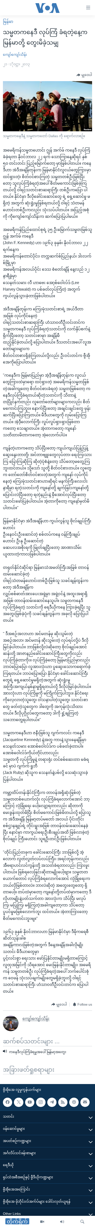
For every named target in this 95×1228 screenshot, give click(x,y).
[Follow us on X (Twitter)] (18, 1102)
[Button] (84, 75)
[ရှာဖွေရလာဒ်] (82, 1222)
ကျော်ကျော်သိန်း (15, 55)
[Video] (42, 1222)
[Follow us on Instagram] (40, 1102)
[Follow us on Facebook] (7, 1102)
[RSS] (62, 1102)
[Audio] (62, 1222)
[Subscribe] (85, 1102)
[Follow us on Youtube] (29, 1102)
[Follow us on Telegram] (52, 1102)
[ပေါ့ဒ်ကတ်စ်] (73, 1102)
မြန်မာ (8, 21)
